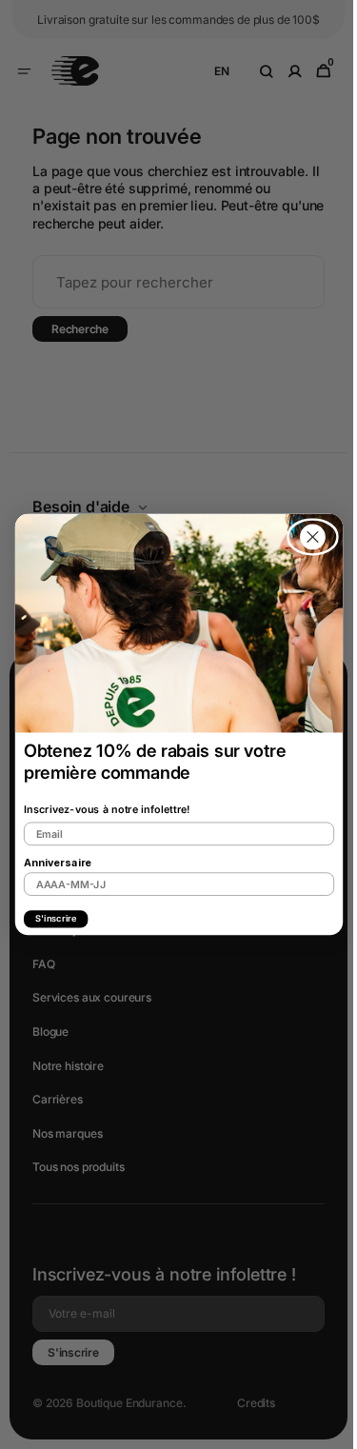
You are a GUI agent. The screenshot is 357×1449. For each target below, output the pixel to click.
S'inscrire (48, 918)
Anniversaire (50, 862)
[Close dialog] (305, 537)
